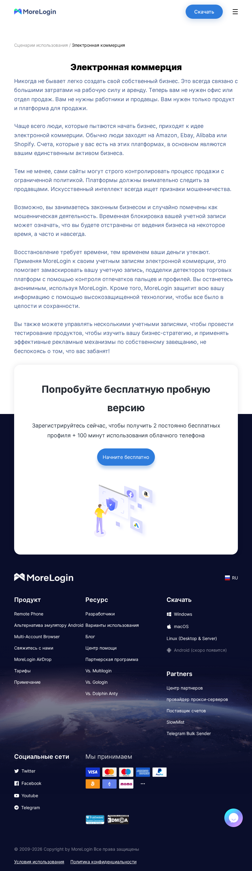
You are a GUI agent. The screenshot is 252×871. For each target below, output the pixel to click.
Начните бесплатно (126, 457)
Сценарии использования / (43, 45)
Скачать (204, 12)
